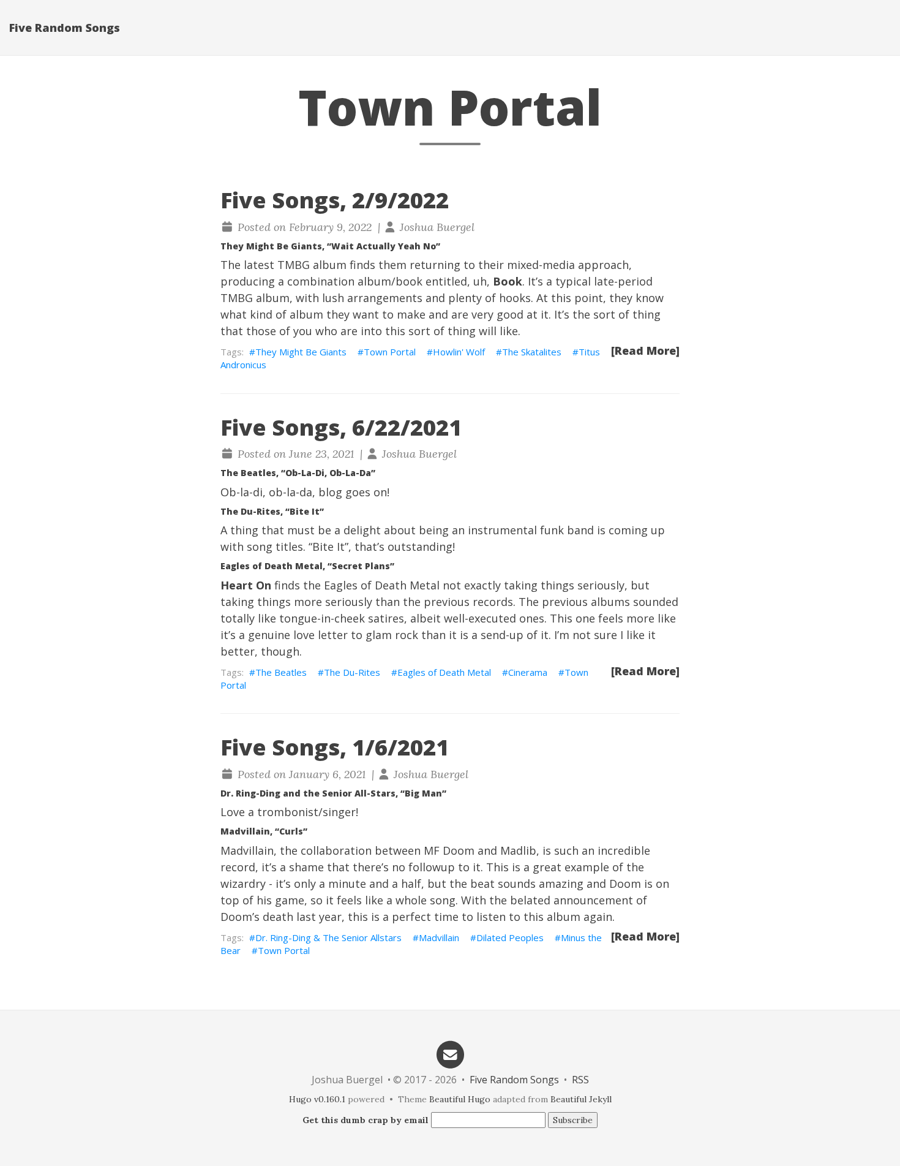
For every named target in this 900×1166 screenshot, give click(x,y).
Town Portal (390, 352)
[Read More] (645, 350)
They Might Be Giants (301, 352)
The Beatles (281, 672)
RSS (580, 1079)
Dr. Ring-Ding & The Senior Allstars (328, 937)
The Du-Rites (352, 672)
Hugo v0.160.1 (317, 1099)
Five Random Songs (64, 27)
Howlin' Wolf (459, 352)
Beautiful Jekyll (581, 1099)
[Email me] (450, 1054)
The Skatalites (531, 352)
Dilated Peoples (510, 937)
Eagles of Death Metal (444, 672)
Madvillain (439, 937)
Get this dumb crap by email (365, 1120)
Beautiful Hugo (459, 1099)
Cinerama (527, 672)
